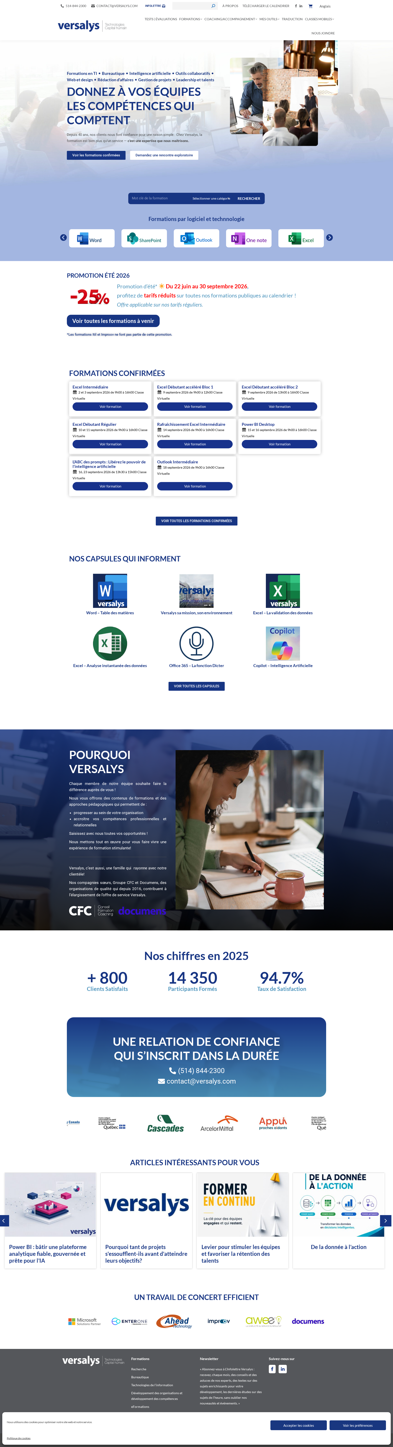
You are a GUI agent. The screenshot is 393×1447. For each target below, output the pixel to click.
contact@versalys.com (117, 6)
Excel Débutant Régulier (94, 424)
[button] (63, 237)
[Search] (213, 6)
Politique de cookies (18, 1438)
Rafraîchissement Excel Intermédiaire (191, 424)
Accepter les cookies (298, 1425)
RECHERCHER (249, 198)
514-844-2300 (76, 6)
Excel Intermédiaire (90, 387)
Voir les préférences (358, 1425)
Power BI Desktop (258, 424)
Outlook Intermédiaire (177, 462)
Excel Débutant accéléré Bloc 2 (270, 387)
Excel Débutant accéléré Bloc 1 (185, 387)
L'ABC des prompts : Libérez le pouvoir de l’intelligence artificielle (109, 464)
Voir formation (110, 406)
